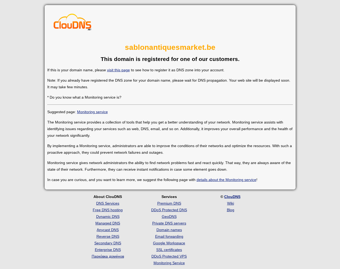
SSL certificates (169, 250)
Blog (230, 210)
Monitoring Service (169, 263)
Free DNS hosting (108, 210)
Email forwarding (169, 236)
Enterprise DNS (108, 250)
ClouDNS (232, 197)
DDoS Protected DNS (169, 210)
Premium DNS (169, 203)
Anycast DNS (108, 230)
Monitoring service (92, 112)
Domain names (169, 230)
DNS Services (107, 203)
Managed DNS (107, 223)
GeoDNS (169, 216)
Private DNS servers (169, 223)
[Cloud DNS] (72, 23)
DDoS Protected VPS (169, 256)
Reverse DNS (107, 236)
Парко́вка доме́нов (108, 256)
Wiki (230, 203)
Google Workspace (169, 243)
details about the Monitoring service (226, 180)
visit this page (118, 70)
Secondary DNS (107, 243)
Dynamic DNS (108, 216)
